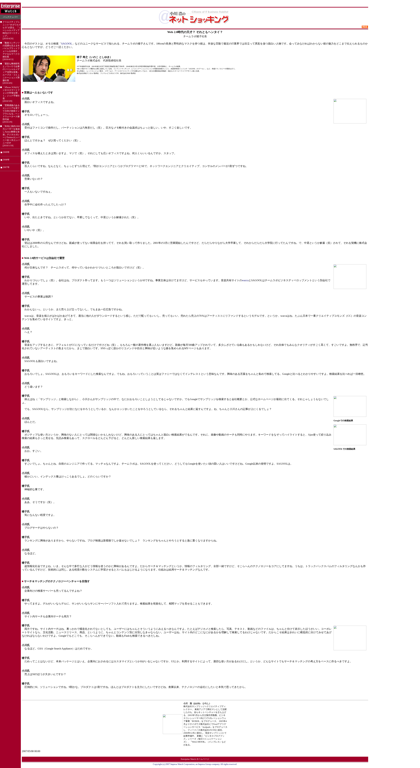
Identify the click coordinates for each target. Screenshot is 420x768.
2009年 (6, 152)
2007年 (6, 167)
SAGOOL (66, 43)
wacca (245, 280)
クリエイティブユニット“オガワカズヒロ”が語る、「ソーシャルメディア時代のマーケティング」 (12, 30)
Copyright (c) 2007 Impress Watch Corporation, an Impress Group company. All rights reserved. (195, 764)
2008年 (6, 159)
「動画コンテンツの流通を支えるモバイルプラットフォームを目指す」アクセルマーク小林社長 (11, 51)
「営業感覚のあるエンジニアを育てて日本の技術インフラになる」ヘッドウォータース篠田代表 (11, 113)
